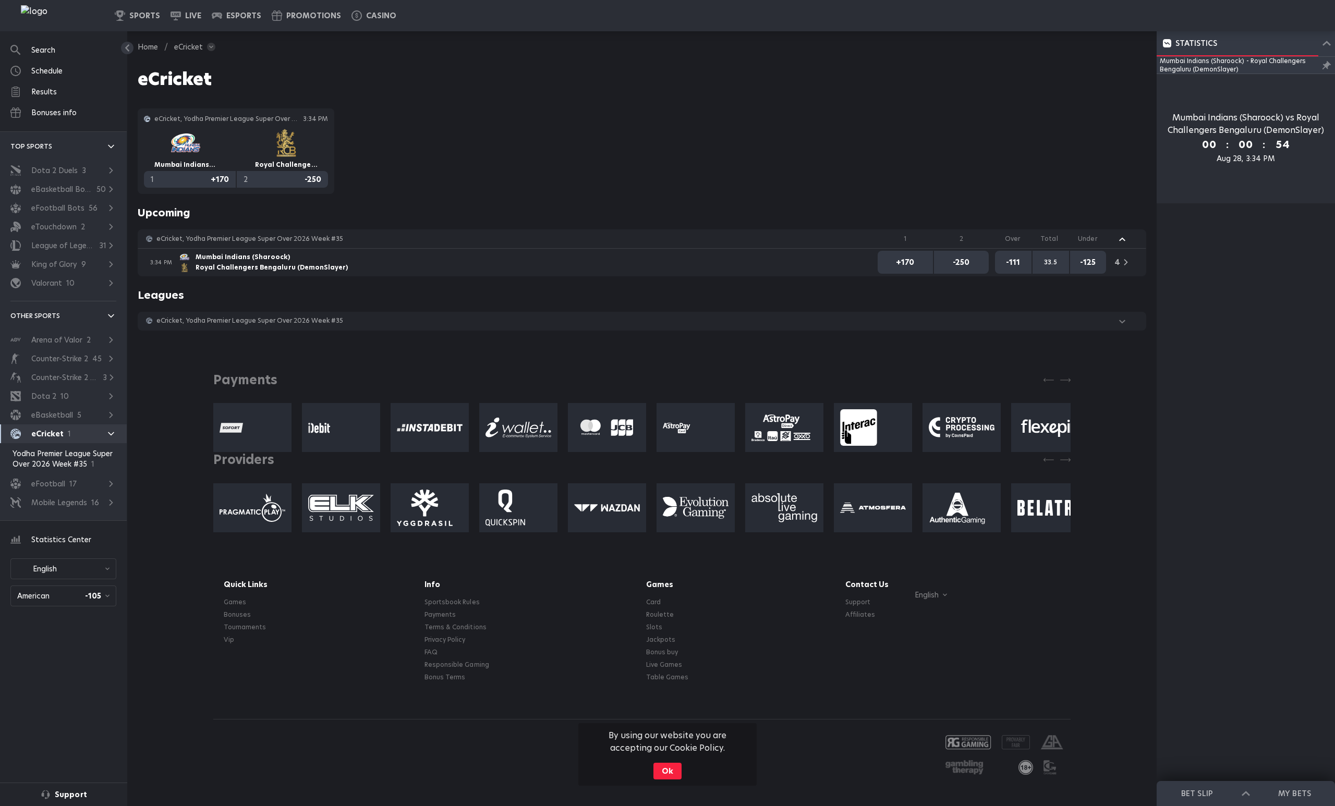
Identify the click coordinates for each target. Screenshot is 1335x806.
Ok (667, 771)
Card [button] (653, 602)
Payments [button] (440, 614)
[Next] (1065, 380)
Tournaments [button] (245, 627)
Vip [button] (229, 640)
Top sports (31, 146)
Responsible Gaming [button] (456, 665)
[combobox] (63, 568)
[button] (373, 15)
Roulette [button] (660, 614)
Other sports (35, 315)
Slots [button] (654, 627)
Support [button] (857, 602)
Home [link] (148, 47)
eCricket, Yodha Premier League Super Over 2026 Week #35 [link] (249, 239)
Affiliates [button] (860, 614)
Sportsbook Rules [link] (451, 602)
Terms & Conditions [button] (455, 627)
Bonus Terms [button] (444, 677)
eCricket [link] (188, 47)
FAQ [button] (431, 652)
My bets (1294, 793)
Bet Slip (1196, 793)
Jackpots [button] (660, 640)
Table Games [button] (667, 677)
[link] (57, 15)
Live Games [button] (664, 665)
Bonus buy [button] (662, 652)
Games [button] (235, 602)
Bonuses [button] (237, 614)
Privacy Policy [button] (444, 640)
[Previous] (1048, 380)
